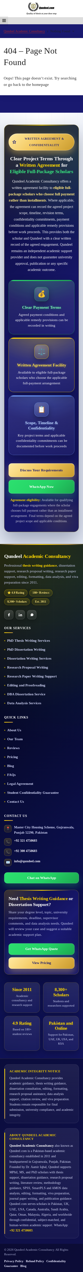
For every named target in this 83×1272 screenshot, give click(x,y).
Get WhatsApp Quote (41, 949)
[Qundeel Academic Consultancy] (41, 8)
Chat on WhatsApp (41, 878)
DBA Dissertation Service (26, 694)
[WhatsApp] (31, 614)
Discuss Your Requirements (41, 470)
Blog (10, 766)
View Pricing (41, 963)
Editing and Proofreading (26, 685)
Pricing (12, 757)
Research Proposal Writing (27, 667)
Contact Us (15, 801)
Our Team (15, 739)
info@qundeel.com (27, 861)
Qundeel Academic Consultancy (24, 31)
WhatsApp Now (41, 487)
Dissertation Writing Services (29, 658)
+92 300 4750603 (25, 851)
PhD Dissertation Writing (26, 649)
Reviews (13, 748)
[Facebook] (8, 614)
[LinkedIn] (20, 614)
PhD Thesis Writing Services (28, 640)
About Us (14, 730)
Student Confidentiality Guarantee (33, 792)
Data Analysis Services (24, 703)
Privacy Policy (14, 1261)
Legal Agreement (20, 784)
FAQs (11, 775)
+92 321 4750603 (25, 840)
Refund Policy (35, 1261)
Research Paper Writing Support (32, 676)
